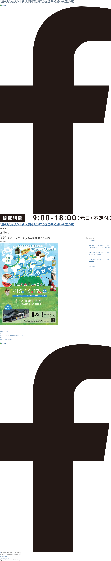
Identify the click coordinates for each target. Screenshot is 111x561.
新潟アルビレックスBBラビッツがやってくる (11, 335)
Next (1, 337)
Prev (1, 333)
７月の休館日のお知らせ (6, 339)
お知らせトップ (4, 331)
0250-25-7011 (3, 556)
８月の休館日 (92, 266)
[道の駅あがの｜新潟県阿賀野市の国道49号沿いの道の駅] (37, 224)
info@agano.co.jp (4, 558)
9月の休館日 (92, 240)
